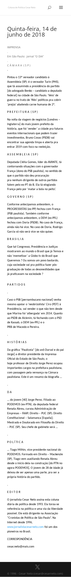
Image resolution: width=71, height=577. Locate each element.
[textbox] (35, 297)
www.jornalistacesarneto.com (25, 527)
